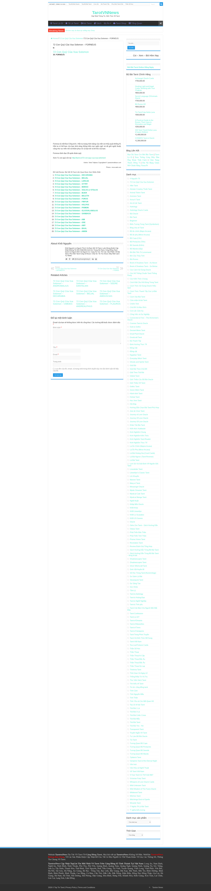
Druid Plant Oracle (137, 334)
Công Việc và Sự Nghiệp (139, 314)
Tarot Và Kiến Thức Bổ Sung (141, 638)
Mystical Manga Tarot (138, 497)
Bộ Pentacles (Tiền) (137, 242)
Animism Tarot (135, 196)
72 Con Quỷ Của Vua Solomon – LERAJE (72, 181)
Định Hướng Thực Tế (138, 344)
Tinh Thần (134, 698)
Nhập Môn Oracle (137, 504)
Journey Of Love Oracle (139, 418)
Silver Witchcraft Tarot (138, 566)
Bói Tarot (87, 23)
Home (55, 38)
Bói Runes (134, 259)
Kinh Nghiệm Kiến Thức (139, 436)
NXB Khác (134, 508)
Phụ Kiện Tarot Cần (117, 4)
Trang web (57, 362)
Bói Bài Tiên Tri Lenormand (140, 252)
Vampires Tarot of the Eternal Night (143, 761)
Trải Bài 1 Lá (135, 708)
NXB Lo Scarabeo (137, 515)
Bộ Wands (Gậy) (136, 249)
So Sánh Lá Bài (136, 576)
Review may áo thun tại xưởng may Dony (80, 30)
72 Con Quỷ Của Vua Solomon (71, 38)
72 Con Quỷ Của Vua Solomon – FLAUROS (110, 302)
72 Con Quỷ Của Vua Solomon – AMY (70, 225)
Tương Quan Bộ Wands (139, 754)
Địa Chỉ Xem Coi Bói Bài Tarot (140, 154)
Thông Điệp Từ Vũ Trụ (138, 677)
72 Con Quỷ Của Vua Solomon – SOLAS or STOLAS (76, 190)
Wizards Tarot (135, 803)
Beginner (133, 221)
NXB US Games (136, 518)
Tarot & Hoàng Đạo (137, 597)
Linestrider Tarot (136, 469)
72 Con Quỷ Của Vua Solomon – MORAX (71, 187)
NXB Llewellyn (136, 511)
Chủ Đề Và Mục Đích (138, 307)
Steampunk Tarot (136, 580)
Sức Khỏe (134, 587)
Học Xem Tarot (135, 400)
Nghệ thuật (134, 501)
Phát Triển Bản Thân (138, 532)
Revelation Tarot (136, 543)
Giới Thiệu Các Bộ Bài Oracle (141, 379)
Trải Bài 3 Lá (135, 712)
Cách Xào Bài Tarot (137, 297)
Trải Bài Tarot (135, 722)
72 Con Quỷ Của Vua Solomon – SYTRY (71, 184)
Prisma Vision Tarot (137, 539)
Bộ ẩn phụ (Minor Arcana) (140, 235)
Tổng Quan (136, 23)
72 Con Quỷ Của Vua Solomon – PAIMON (72, 208)
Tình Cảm (134, 691)
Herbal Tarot (134, 397)
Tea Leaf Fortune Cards (139, 645)
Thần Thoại (134, 652)
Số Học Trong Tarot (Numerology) (143, 573)
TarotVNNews (105, 12)
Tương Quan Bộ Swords (139, 750)
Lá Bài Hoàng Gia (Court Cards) (142, 453)
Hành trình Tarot (136, 393)
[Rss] (149, 887)
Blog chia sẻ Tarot (137, 228)
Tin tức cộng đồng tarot (139, 687)
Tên (55, 347)
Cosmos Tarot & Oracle (139, 323)
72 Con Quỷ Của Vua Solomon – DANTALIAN (86, 283)
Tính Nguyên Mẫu (137, 694)
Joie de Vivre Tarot (137, 411)
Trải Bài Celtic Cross (138, 715)
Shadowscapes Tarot (138, 559)
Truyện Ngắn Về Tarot (138, 733)
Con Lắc (96, 4)
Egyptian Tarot (135, 355)
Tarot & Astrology (136, 594)
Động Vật (133, 348)
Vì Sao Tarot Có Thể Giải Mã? (141, 775)
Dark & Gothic (135, 327)
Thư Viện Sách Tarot (138, 680)
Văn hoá (133, 764)
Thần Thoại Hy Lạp (137, 666)
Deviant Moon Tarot (137, 330)
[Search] (161, 4)
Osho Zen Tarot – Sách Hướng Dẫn (144, 525)
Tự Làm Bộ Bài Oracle (138, 736)
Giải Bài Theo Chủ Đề (138, 369)
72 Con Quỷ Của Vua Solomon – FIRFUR (71, 202)
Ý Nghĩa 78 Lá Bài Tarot (139, 806)
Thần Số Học (129, 4)
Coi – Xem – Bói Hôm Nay (146, 55)
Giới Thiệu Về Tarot (137, 383)
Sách (98, 23)
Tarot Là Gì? (134, 617)
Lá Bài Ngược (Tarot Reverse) (141, 457)
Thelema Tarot (135, 670)
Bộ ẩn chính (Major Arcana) (140, 231)
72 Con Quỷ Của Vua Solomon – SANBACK (73, 213)
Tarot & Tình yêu (136, 604)
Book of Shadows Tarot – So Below (143, 266)
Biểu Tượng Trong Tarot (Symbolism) (144, 224)
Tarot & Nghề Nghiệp (138, 601)
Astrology (133, 207)
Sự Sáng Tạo (135, 583)
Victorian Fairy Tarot (138, 778)
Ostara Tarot (134, 529)
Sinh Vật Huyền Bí (137, 569)
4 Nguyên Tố (135, 179)
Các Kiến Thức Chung (138, 279)
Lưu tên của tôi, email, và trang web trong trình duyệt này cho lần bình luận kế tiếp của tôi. (86, 370)
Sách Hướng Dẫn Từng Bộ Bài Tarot (144, 550)
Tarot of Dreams (136, 620)
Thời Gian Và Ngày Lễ (138, 673)
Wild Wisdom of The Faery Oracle (143, 789)
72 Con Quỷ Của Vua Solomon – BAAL (71, 228)
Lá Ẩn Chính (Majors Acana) (141, 446)
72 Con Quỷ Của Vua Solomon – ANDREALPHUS (86, 303)
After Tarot (134, 186)
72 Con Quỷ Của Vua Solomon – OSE (70, 222)
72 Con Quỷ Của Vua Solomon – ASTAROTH (65, 268)
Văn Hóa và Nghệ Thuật (139, 768)
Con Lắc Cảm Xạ (136, 311)
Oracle (132, 522)
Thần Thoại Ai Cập (137, 656)
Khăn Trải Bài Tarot (137, 425)
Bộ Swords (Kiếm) (137, 245)
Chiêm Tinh (134, 304)
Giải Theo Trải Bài (137, 372)
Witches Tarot (135, 796)
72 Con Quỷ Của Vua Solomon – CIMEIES (63, 302)
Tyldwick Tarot (135, 757)
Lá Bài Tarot (134, 460)
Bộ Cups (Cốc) (135, 238)
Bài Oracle (134, 214)
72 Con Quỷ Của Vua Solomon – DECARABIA (74, 175)
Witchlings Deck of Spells (140, 799)
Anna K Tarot (135, 200)
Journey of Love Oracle (139, 415)
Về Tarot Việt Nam (137, 771)
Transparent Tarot (137, 729)
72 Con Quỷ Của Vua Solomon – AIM (70, 219)
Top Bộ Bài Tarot (86, 4)
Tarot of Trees (135, 627)
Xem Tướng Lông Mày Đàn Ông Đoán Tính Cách (143, 158)
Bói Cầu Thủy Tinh (137, 256)
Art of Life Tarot (136, 203)
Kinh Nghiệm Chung (138, 432)
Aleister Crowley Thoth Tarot (141, 189)
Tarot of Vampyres (137, 631)
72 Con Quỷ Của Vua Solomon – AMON (71, 231)
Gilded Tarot (134, 376)
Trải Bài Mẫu (135, 719)
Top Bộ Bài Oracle (74, 4)
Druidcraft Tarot (136, 337)
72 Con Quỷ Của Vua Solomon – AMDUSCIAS (110, 293)
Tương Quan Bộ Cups (138, 743)
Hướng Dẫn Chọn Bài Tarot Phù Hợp (144, 407)
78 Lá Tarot (73, 23)
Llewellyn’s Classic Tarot (139, 473)
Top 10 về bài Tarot (137, 705)
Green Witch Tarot (137, 390)
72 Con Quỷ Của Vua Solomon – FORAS (71, 199)
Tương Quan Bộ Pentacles (140, 747)
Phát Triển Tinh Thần (138, 536)
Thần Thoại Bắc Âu (137, 659)
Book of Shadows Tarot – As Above (143, 263)
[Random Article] (160, 23)
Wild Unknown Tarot (138, 785)
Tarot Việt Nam (135, 642)
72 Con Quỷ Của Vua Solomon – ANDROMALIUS (63, 283)
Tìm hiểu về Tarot (136, 684)
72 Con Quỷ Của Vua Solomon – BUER (71, 193)
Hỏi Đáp (133, 404)
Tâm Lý (133, 590)
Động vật (133, 351)
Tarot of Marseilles (137, 624)
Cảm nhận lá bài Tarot (138, 300)
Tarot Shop (121, 23)
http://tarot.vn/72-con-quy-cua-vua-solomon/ (89, 158)
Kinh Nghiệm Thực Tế (138, 443)
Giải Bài (133, 365)
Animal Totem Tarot (137, 193)
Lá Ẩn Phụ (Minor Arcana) (140, 450)
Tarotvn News (157, 887)
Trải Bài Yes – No (137, 726)
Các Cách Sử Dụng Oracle (140, 270)
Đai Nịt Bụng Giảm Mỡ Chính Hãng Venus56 (143, 164)
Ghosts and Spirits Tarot (139, 362)
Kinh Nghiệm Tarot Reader (140, 439)
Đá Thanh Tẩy (105, 4)
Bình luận (57, 327)
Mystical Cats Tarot (137, 494)
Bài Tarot (133, 217)
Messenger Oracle (137, 487)
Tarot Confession (136, 613)
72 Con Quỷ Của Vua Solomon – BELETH (72, 196)
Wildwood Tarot (136, 792)
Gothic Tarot (134, 386)
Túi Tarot (133, 740)
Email (56, 354)
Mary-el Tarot (135, 483)
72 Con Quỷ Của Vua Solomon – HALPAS (72, 205)
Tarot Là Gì (58, 23)
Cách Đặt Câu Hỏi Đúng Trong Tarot (144, 282)
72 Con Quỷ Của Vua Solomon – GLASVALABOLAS (76, 211)
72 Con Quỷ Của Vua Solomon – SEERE (110, 282)
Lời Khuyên (134, 476)
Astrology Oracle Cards (139, 210)
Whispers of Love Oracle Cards (142, 782)
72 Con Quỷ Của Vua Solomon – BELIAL (71, 178)
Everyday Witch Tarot (138, 358)
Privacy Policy (71, 887)
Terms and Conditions (86, 887)
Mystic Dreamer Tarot (138, 490)
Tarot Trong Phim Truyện (139, 634)
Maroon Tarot (135, 480)
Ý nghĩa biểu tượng (137, 810)
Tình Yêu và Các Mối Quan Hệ (142, 701)
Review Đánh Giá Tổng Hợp (141, 546)
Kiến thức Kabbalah (138, 429)
